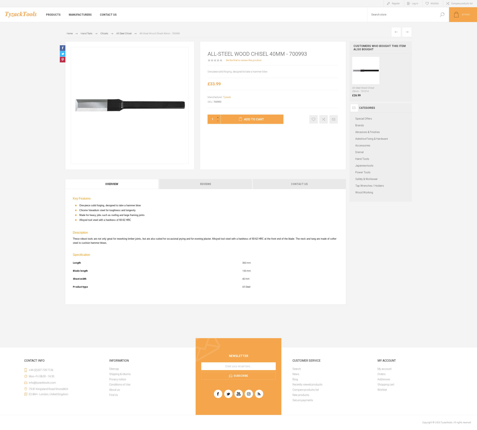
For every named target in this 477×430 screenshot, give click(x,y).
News (296, 374)
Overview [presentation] (111, 184)
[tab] (112, 184)
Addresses (384, 379)
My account (384, 368)
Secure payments (303, 400)
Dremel (359, 152)
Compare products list (462, 3)
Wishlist (382, 389)
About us (114, 389)
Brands (359, 125)
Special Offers (363, 118)
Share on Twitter (62, 54)
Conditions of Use (119, 384)
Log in (415, 3)
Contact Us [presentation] (299, 184)
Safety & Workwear (366, 179)
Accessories (362, 145)
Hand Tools (362, 158)
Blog (295, 379)
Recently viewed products (307, 384)
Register (396, 3)
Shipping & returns (120, 374)
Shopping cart (386, 384)
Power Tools (362, 172)
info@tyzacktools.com (42, 382)
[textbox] (401, 14)
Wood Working (364, 192)
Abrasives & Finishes (367, 132)
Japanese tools (364, 165)
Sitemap (114, 368)
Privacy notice (117, 379)
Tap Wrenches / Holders (369, 185)
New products (301, 394)
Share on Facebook (62, 48)
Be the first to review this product (243, 60)
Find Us (113, 394)
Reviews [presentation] (205, 184)
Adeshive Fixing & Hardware (371, 138)
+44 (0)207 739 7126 (41, 370)
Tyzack (227, 97)
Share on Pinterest (62, 59)
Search (297, 368)
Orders (382, 374)
